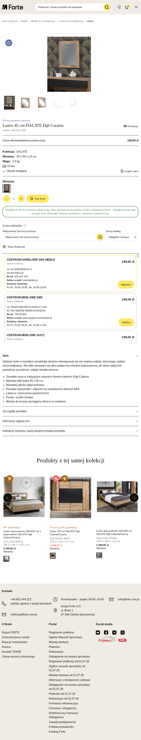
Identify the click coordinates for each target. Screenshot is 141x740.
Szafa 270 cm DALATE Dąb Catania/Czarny (65, 533)
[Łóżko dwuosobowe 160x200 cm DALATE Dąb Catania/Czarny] (117, 497)
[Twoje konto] (136, 7)
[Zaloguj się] (119, 7)
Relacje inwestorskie (14, 642)
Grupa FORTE (11, 632)
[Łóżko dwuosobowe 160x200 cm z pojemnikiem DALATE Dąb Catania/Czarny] (24, 497)
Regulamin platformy (61, 632)
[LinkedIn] (114, 632)
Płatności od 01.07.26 (62, 693)
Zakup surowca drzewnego (18, 656)
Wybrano (126, 284)
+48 (21, 599)
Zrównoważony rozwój (15, 637)
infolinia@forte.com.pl (24, 614)
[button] (6, 559)
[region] (70, 298)
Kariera (6, 646)
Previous (7, 497)
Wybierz (126, 322)
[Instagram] (123, 632)
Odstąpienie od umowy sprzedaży (69, 656)
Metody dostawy (59, 642)
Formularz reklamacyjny (63, 703)
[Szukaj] (106, 7)
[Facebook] (106, 632)
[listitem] (24, 518)
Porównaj (133, 126)
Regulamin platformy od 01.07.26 (69, 661)
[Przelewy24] (112, 639)
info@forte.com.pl (128, 599)
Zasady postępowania (62, 722)
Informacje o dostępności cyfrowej (69, 680)
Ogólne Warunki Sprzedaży (65, 637)
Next (134, 497)
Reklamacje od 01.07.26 (64, 698)
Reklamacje (56, 651)
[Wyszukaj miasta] (100, 237)
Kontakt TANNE (11, 651)
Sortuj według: (113, 231)
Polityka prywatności (61, 726)
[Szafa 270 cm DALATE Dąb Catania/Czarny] (70, 497)
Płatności (54, 646)
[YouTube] (98, 632)
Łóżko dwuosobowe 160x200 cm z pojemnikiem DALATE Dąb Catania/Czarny (22, 534)
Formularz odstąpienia (62, 708)
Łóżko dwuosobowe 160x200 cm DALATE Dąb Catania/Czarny (114, 532)
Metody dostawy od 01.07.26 (66, 675)
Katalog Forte (57, 731)
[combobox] (122, 237)
